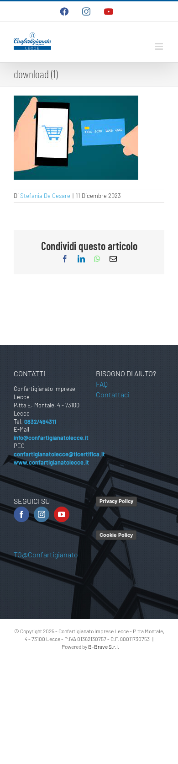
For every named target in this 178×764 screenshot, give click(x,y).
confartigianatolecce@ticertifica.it (59, 454)
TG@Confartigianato (46, 554)
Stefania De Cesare (45, 195)
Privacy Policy (116, 501)
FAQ (102, 383)
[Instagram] (41, 514)
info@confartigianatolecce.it (51, 437)
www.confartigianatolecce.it (51, 462)
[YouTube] (61, 514)
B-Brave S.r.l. (103, 646)
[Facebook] (21, 514)
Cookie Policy (116, 535)
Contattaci (113, 394)
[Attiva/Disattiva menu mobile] (159, 46)
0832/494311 (40, 421)
